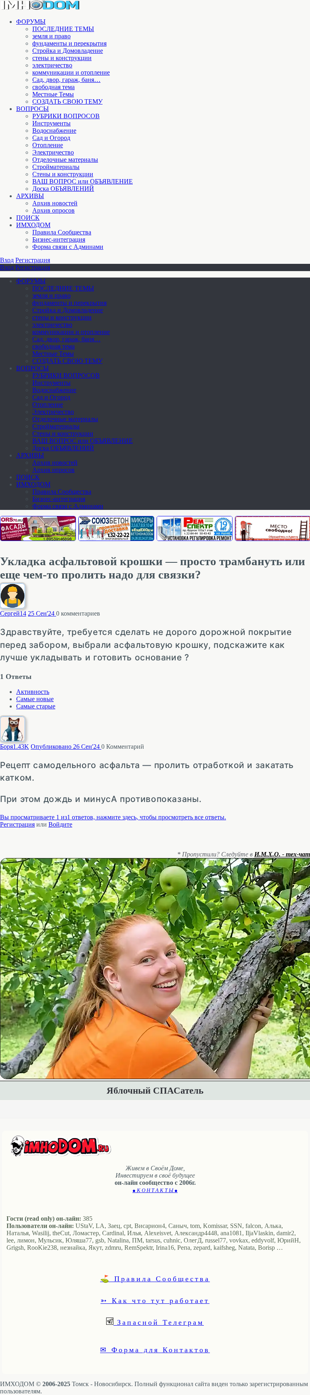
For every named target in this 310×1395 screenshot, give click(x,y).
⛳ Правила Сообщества (155, 1278)
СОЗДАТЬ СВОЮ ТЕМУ (67, 101)
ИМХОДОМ (33, 224)
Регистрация (32, 260)
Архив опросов (53, 210)
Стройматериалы (56, 166)
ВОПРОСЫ (32, 108)
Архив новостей (55, 203)
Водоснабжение (54, 130)
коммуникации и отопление (71, 72)
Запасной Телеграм (158, 1322)
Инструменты (51, 123)
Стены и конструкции (62, 174)
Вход (7, 260)
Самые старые (35, 706)
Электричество (53, 152)
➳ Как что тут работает (155, 1300)
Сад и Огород (51, 137)
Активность (32, 691)
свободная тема (53, 87)
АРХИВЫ (30, 195)
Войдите (60, 824)
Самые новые (35, 698)
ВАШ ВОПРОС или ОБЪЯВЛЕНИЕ (82, 181)
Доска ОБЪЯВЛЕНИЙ (63, 188)
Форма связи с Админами (67, 246)
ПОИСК (28, 217)
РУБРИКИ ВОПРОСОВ (66, 116)
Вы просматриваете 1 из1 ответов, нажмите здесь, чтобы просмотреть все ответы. (113, 817)
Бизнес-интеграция (58, 239)
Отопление (47, 145)
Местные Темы (53, 94)
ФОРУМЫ (31, 21)
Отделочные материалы (65, 159)
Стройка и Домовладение (67, 50)
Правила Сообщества (61, 232)
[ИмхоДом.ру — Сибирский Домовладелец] (40, 7)
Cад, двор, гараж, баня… (66, 79)
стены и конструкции (62, 57)
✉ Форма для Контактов (155, 1349)
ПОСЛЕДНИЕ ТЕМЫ (63, 28)
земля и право (51, 36)
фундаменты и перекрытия (69, 43)
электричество (52, 65)
